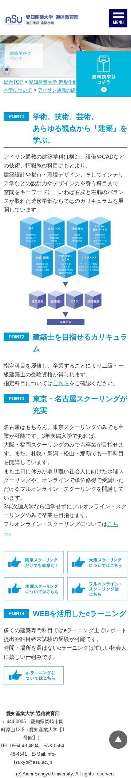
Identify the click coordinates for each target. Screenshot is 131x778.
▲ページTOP (118, 739)
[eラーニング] (34, 675)
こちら (61, 383)
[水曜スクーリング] (34, 588)
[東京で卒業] (34, 562)
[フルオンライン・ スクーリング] (97, 588)
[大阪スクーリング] (97, 562)
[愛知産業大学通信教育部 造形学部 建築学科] (41, 19)
